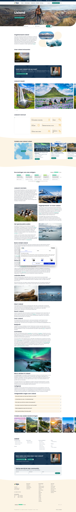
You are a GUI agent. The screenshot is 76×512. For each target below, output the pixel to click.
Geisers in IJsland (41, 442)
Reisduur (38, 26)
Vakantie (52, 443)
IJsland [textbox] (27, 26)
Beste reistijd (28, 440)
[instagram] (58, 504)
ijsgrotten (16, 233)
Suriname (40, 500)
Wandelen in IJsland (17, 444)
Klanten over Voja (53, 488)
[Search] (61, 3)
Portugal (40, 497)
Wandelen (40, 333)
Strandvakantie (28, 486)
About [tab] (50, 250)
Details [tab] (38, 250)
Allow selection (38, 263)
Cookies (34, 509)
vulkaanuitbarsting (23, 266)
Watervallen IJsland (42, 449)
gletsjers (35, 227)
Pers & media (53, 487)
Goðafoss (34, 314)
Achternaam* (30, 471)
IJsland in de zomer (29, 442)
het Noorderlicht (47, 342)
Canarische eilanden (41, 486)
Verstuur (57, 473)
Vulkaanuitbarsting (53, 441)
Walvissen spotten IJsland (18, 442)
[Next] (17, 110)
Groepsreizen (28, 488)
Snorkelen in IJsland (17, 441)
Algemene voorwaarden (24, 509)
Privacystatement (30, 509)
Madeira (40, 493)
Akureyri (56, 208)
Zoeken (48, 26)
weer (44, 328)
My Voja (37, 509)
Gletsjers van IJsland (42, 444)
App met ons (30, 459)
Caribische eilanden (41, 487)
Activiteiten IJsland (17, 440)
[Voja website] (16, 3)
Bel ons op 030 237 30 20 (21, 459)
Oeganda (40, 495)
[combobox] (29, 26)
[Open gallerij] (24, 96)
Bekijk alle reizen (58, 141)
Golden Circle (41, 445)
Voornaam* (17, 471)
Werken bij (52, 492)
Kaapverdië (40, 492)
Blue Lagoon (19, 339)
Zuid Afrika (40, 501)
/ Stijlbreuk (60, 509)
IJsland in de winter (29, 441)
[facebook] (61, 504)
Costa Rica (40, 488)
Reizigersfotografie (53, 491)
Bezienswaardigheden (42, 440)
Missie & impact (53, 486)
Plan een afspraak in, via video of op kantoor (23, 461)
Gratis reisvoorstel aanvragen (19, 17)
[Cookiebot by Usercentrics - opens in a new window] (51, 248)
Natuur (52, 440)
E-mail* (43, 471)
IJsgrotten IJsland (41, 446)
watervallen (24, 272)
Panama (40, 496)
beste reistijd (17, 255)
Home (14, 9)
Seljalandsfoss (29, 239)
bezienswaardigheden (21, 345)
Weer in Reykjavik (53, 447)
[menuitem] (23, 3)
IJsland (34, 43)
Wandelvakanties (28, 487)
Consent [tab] (26, 250)
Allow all (49, 263)
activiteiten (30, 333)
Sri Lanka (40, 498)
